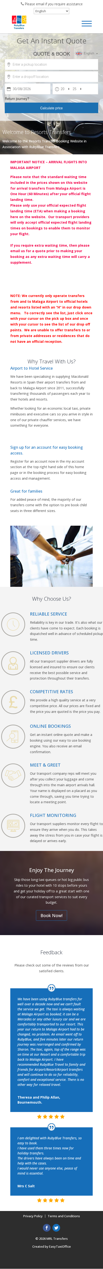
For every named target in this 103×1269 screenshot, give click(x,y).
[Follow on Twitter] (56, 1228)
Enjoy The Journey (51, 869)
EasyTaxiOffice (60, 1246)
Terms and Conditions (64, 1216)
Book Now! (51, 915)
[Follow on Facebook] (47, 1228)
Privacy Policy (33, 1216)
